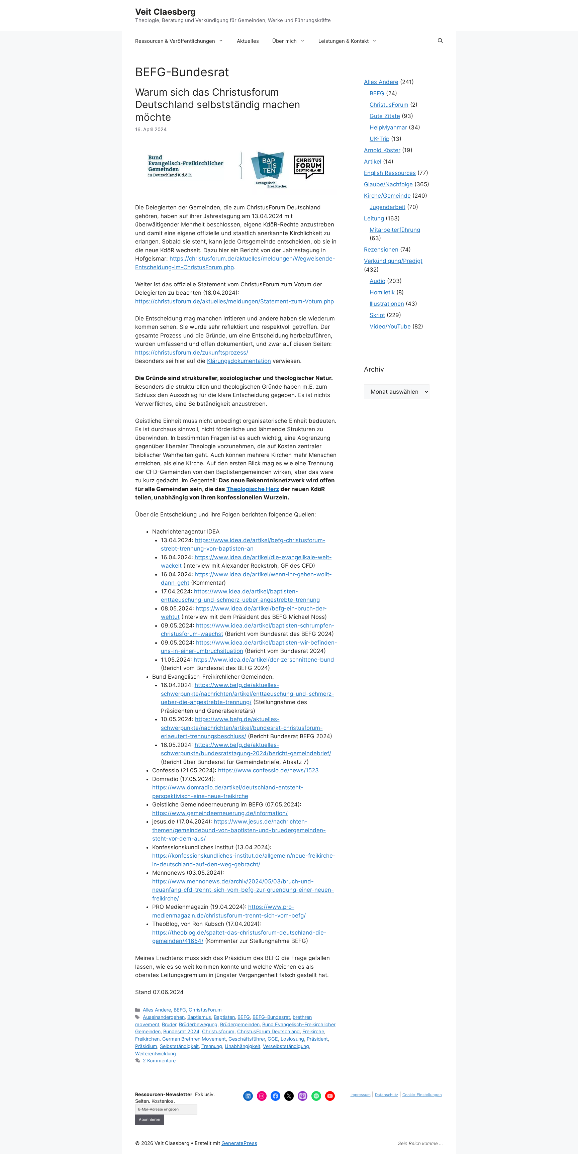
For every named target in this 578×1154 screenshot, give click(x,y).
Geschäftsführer (246, 1039)
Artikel (372, 161)
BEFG (180, 1010)
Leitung (374, 218)
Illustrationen (387, 303)
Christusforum (218, 1031)
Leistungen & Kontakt (343, 41)
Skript (377, 315)
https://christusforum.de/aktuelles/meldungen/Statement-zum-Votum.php (234, 301)
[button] (440, 41)
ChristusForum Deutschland (268, 1031)
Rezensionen (381, 249)
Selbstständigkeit (179, 1046)
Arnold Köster (382, 150)
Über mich (284, 41)
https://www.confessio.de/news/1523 (268, 770)
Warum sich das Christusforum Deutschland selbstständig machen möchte (217, 104)
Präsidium (146, 1046)
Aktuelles (248, 41)
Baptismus (199, 1017)
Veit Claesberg (165, 12)
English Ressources (390, 173)
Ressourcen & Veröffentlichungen (175, 41)
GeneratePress (239, 1143)
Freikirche (313, 1031)
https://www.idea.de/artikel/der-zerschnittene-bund (264, 659)
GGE (273, 1039)
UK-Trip (379, 138)
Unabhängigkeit (242, 1046)
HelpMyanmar (388, 127)
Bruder (169, 1024)
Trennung (211, 1046)
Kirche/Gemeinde (387, 195)
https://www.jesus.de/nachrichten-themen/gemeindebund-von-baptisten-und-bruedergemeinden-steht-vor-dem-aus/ (239, 830)
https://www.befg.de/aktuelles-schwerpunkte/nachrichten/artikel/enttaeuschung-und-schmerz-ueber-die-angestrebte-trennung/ (247, 693)
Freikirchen (147, 1039)
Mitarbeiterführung (395, 229)
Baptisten (224, 1017)
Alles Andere (157, 1010)
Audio (377, 281)
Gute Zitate (385, 116)
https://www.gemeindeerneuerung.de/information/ (220, 813)
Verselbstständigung (286, 1046)
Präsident (317, 1039)
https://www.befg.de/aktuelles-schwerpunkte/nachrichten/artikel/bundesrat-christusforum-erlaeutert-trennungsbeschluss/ (242, 728)
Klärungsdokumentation (239, 361)
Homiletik (382, 292)
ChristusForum (205, 1010)
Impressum (361, 1094)
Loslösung (292, 1039)
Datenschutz (386, 1094)
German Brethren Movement (194, 1039)
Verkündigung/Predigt (393, 261)
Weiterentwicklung (155, 1053)
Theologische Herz (252, 489)
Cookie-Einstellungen (422, 1094)
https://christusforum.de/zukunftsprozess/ (191, 352)
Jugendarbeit (387, 207)
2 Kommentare (159, 1060)
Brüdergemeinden (240, 1024)
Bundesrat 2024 (181, 1031)
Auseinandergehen (164, 1017)
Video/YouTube (390, 326)
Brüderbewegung (198, 1024)
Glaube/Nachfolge (388, 184)
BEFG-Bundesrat (271, 1017)
